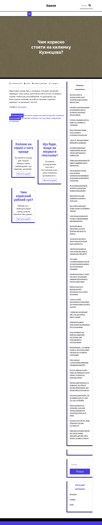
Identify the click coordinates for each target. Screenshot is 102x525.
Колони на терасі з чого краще (23, 148)
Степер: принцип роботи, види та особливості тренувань (79, 122)
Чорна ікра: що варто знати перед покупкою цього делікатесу (78, 241)
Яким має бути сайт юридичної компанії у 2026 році (78, 198)
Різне (72, 505)
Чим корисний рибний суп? (23, 196)
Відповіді (22, 107)
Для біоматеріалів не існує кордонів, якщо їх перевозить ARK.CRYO (78, 251)
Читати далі (23, 174)
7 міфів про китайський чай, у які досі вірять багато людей (78, 314)
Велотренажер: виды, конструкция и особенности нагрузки (78, 132)
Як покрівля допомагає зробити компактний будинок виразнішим (78, 188)
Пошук (90, 5)
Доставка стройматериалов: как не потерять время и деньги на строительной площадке (79, 264)
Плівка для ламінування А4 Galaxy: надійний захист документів (80, 162)
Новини (72, 499)
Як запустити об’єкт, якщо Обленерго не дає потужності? (80, 423)
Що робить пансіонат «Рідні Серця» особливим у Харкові (80, 208)
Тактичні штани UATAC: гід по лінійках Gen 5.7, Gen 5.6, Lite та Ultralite (79, 397)
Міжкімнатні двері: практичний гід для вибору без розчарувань (80, 324)
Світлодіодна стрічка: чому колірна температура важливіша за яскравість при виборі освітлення (79, 175)
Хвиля (51, 5)
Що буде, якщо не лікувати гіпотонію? (50, 149)
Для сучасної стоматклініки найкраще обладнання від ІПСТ (79, 362)
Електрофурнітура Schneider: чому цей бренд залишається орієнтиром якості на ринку (78, 410)
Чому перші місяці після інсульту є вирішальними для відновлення (79, 218)
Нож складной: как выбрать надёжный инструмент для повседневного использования (77, 337)
